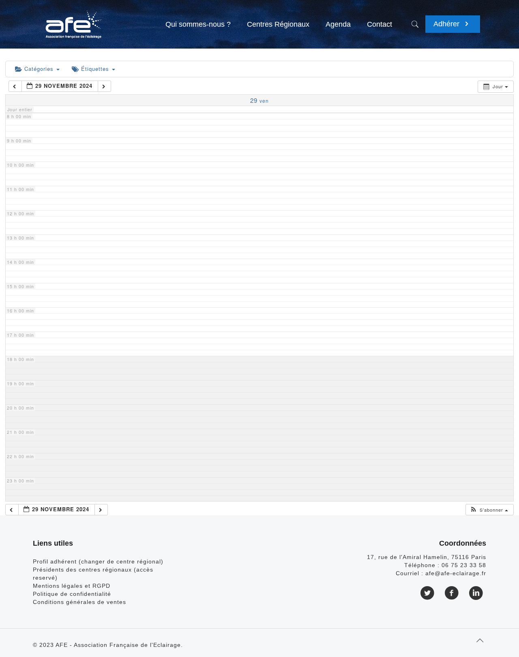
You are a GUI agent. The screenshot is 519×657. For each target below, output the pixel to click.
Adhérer (447, 24)
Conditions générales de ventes (79, 602)
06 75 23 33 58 (464, 565)
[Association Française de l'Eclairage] (73, 20)
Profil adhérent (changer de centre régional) (98, 561)
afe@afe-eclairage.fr (455, 573)
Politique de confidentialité (72, 594)
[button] (489, 509)
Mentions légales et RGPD (71, 586)
